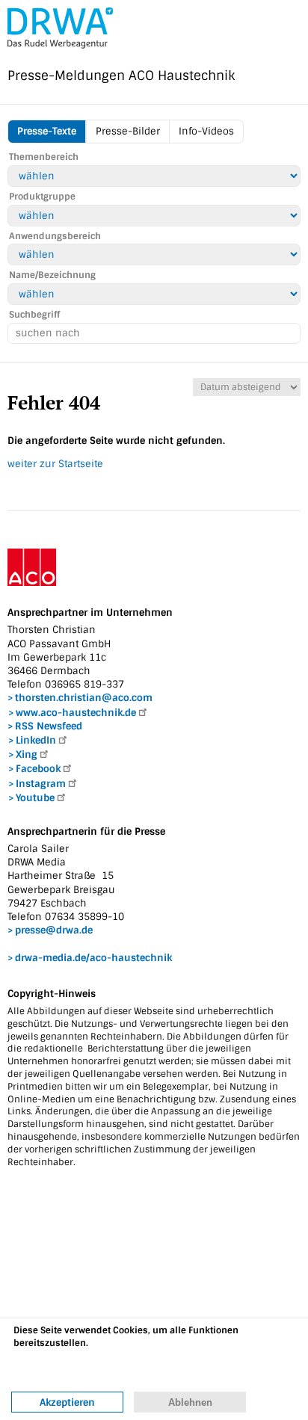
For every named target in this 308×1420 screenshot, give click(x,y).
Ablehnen (190, 1402)
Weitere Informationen (64, 1371)
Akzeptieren (67, 1402)
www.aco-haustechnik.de (76, 712)
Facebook (38, 768)
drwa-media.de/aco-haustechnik (93, 957)
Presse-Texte (46, 131)
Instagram (41, 783)
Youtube (35, 797)
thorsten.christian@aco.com (84, 697)
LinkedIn (36, 740)
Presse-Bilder (128, 131)
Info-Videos (206, 131)
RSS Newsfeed (48, 726)
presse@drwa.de (54, 930)
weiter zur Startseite (55, 463)
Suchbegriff (34, 315)
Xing (26, 754)
